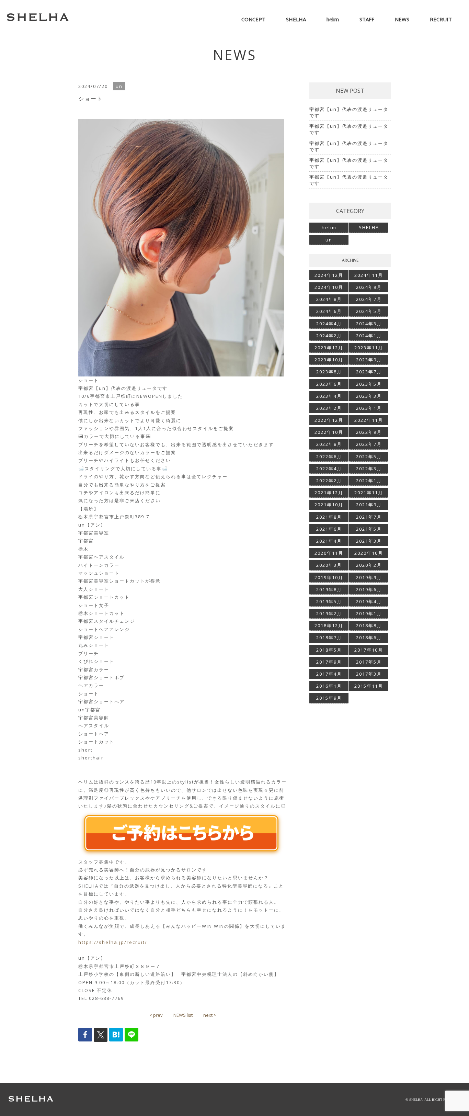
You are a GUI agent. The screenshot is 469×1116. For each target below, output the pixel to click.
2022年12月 (328, 420)
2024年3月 (369, 323)
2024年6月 (329, 311)
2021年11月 (368, 492)
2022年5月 (369, 456)
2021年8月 (329, 517)
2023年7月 (369, 372)
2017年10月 (368, 650)
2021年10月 (328, 504)
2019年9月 (369, 577)
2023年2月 (329, 408)
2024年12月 (328, 275)
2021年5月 (369, 529)
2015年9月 (329, 698)
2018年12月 (328, 625)
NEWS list (183, 1015)
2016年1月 (329, 686)
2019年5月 (329, 601)
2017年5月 (369, 662)
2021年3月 (369, 541)
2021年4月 (329, 541)
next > (209, 1015)
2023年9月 (369, 360)
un (328, 240)
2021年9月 (369, 504)
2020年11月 (328, 553)
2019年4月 (369, 601)
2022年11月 (368, 420)
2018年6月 (369, 637)
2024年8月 (329, 299)
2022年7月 (369, 444)
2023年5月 (369, 384)
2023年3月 (369, 396)
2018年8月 (369, 625)
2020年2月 (369, 565)
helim (329, 227)
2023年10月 (328, 360)
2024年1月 (369, 335)
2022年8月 (329, 444)
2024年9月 (369, 287)
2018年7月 (329, 637)
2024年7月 (369, 299)
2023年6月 (329, 384)
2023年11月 (368, 348)
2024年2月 (329, 335)
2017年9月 (329, 662)
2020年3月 (329, 565)
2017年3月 (369, 674)
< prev (156, 1015)
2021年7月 (369, 517)
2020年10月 (368, 553)
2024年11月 (368, 275)
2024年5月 (369, 311)
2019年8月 (329, 589)
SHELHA (369, 227)
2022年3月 (369, 468)
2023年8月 (329, 372)
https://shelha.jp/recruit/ (112, 942)
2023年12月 (328, 348)
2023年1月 (369, 408)
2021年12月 (328, 492)
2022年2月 (329, 480)
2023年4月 (329, 396)
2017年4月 (329, 674)
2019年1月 (369, 613)
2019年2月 (329, 613)
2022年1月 (369, 480)
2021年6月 (329, 529)
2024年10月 (328, 287)
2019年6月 (369, 589)
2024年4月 (329, 323)
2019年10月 (328, 577)
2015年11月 (368, 686)
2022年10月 (328, 432)
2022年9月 (369, 432)
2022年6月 (329, 456)
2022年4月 (329, 468)
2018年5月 (329, 650)
